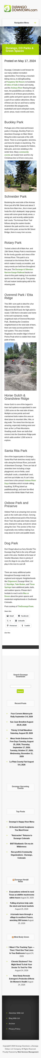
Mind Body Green (21, 937)
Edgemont (12, 581)
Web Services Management (28, 1052)
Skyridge (10, 584)
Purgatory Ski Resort (15, 82)
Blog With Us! (14, 1018)
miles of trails (12, 85)
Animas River (17, 88)
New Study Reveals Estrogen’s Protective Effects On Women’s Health (21, 979)
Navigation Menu (21, 23)
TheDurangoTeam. (26, 606)
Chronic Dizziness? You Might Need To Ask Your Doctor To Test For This (21, 964)
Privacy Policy (14, 1029)
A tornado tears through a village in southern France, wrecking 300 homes (21, 917)
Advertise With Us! (16, 1013)
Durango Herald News (21, 881)
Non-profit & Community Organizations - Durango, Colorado (21, 855)
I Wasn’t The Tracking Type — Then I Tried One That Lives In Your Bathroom (21, 950)
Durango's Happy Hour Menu (21, 822)
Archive (12, 1024)
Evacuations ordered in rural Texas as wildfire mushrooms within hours (21, 895)
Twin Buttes (20, 584)
